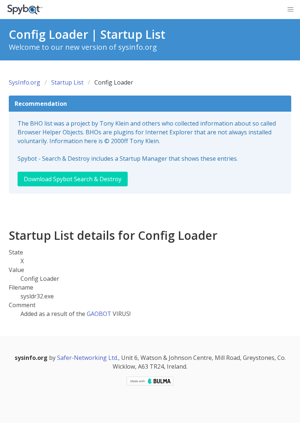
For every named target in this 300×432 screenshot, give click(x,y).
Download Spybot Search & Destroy (72, 179)
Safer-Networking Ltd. (87, 358)
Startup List (67, 82)
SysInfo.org (24, 82)
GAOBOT (99, 314)
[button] (290, 9)
